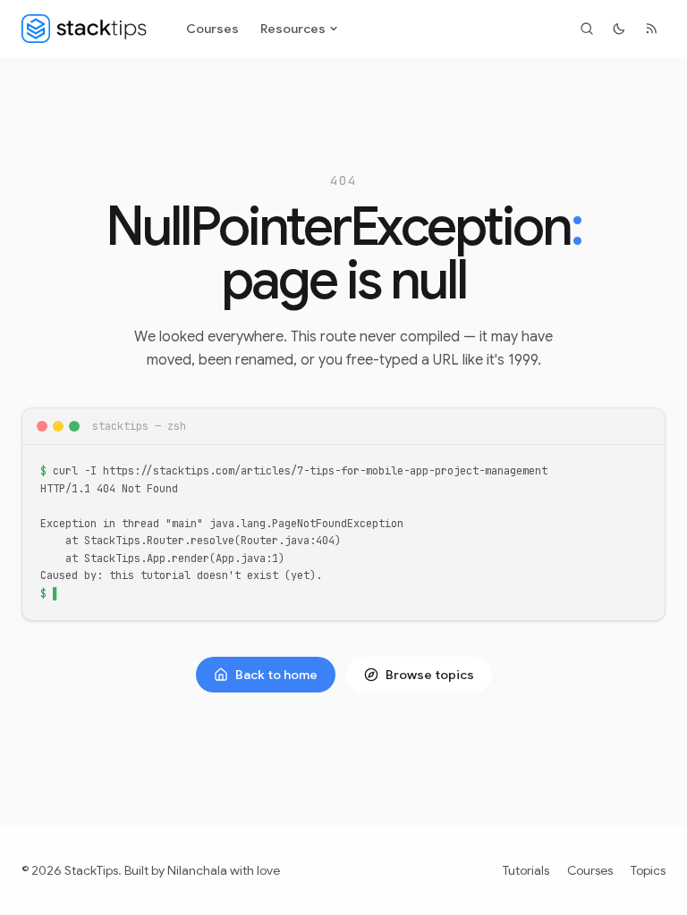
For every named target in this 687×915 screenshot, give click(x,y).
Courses (212, 29)
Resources (293, 29)
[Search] (586, 28)
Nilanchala (197, 870)
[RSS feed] (651, 28)
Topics (648, 870)
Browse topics (430, 675)
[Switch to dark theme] (619, 28)
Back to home (276, 675)
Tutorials (526, 870)
